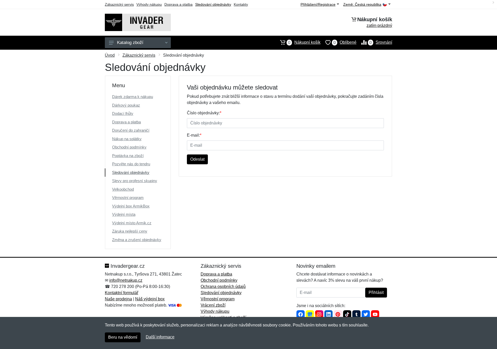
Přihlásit (376, 292)
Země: (362, 4)
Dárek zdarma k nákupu (132, 96)
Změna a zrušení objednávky (136, 239)
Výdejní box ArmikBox (131, 206)
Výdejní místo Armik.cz (131, 223)
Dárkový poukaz (126, 105)
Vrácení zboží (213, 305)
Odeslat (197, 159)
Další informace (160, 337)
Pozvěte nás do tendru (131, 164)
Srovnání (380, 42)
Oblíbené (344, 42)
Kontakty (241, 4)
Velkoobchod (123, 189)
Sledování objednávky (213, 4)
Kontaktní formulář (121, 293)
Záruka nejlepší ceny (129, 231)
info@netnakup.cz (125, 280)
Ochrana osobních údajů (223, 286)
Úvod (110, 55)
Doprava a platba (178, 4)
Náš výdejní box (150, 299)
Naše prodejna (118, 299)
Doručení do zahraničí (130, 130)
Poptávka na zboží (128, 155)
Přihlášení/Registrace (318, 4)
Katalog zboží (130, 42)
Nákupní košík (304, 42)
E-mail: (194, 135)
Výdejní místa (123, 214)
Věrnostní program (128, 197)
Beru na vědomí (122, 337)
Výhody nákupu (149, 4)
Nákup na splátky (127, 139)
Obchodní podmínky (129, 147)
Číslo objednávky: (204, 113)
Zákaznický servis (119, 4)
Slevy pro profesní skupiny (134, 181)
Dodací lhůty (122, 113)
